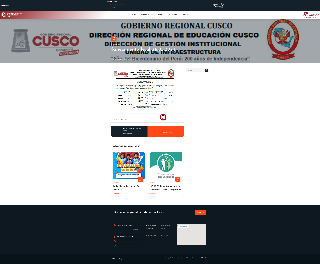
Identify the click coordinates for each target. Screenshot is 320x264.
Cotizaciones (164, 235)
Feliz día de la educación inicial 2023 (126, 188)
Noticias (114, 44)
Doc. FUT (163, 229)
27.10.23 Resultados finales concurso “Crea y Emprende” (166, 188)
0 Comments (130, 59)
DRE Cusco (118, 59)
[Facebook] (115, 246)
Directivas (163, 232)
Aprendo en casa (151, 225)
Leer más (116, 193)
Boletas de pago (151, 235)
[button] (200, 212)
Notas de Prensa (165, 225)
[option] (129, 175)
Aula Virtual (149, 229)
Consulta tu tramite (152, 232)
